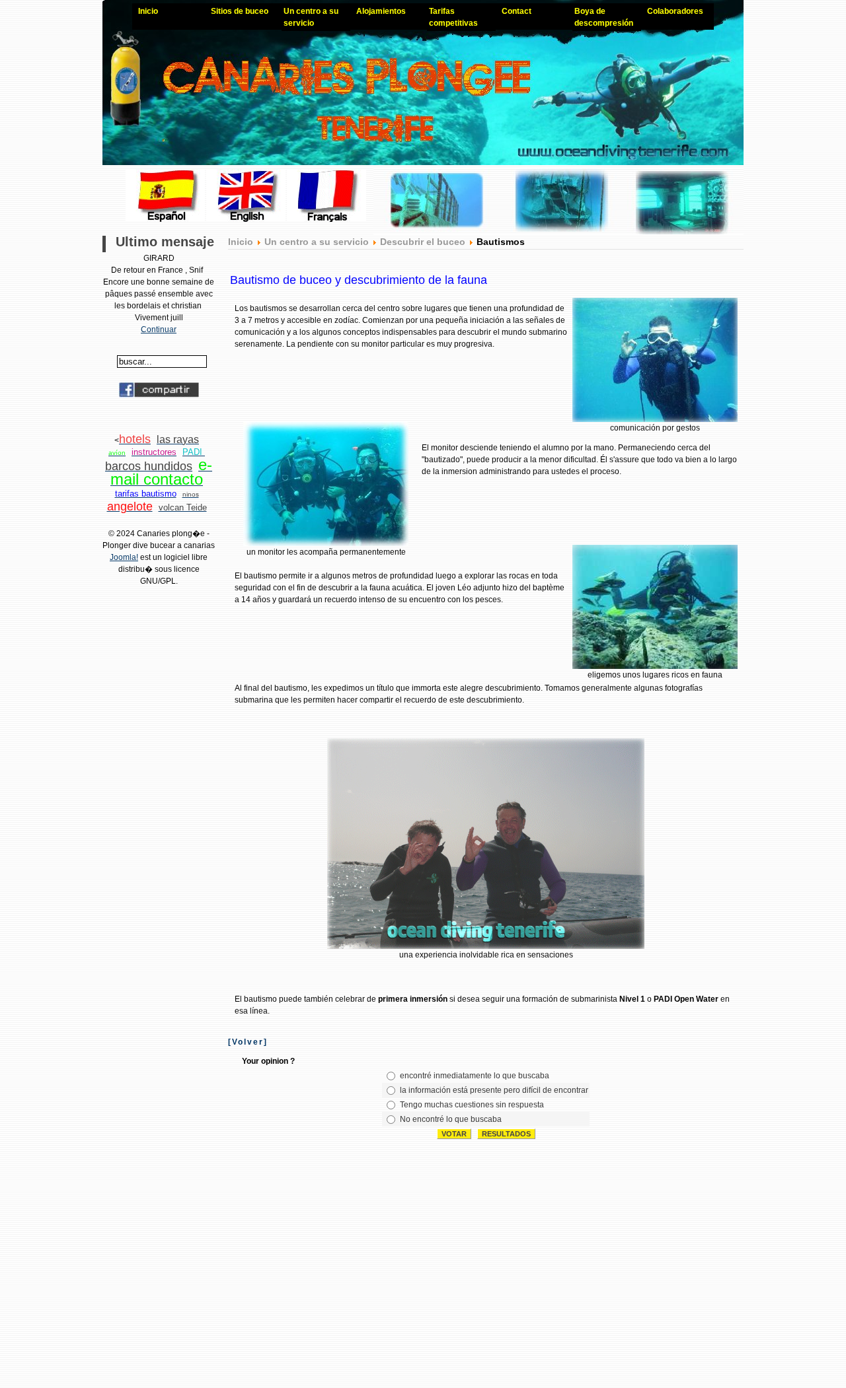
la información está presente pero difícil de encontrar (494, 1090)
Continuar (158, 329)
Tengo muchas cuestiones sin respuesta (472, 1104)
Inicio (240, 241)
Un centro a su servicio (316, 241)
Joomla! (124, 557)
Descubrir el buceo (422, 241)
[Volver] (248, 1042)
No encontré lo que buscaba (451, 1119)
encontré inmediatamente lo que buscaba (474, 1075)
